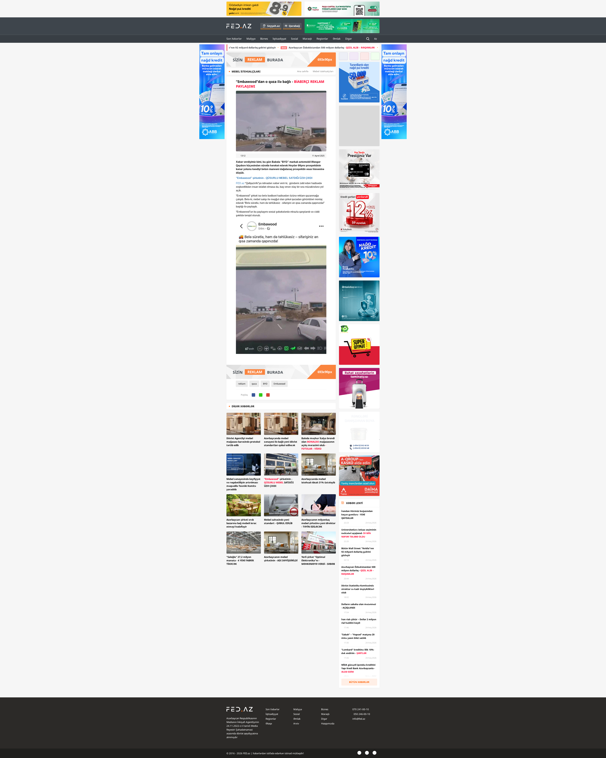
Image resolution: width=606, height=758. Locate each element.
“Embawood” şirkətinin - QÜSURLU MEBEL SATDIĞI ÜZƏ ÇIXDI (274, 178)
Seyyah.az (273, 26)
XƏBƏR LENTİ (354, 503)
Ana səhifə (302, 71)
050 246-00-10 (361, 714)
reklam (241, 383)
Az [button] (376, 38)
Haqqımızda (327, 723)
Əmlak (337, 38)
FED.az (240, 183)
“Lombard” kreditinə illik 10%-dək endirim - (341, 47)
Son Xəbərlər (234, 38)
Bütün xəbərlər (359, 681)
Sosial (294, 38)
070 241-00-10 (360, 709)
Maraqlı (307, 38)
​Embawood (279, 383)
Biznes (264, 38)
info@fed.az (358, 718)
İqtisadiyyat (279, 38)
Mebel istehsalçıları (323, 71)
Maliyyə (251, 38)
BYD (265, 383)
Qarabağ (294, 26)
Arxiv (296, 723)
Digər (348, 38)
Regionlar (322, 38)
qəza (254, 383)
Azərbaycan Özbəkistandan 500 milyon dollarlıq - (254, 47)
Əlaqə (269, 723)
